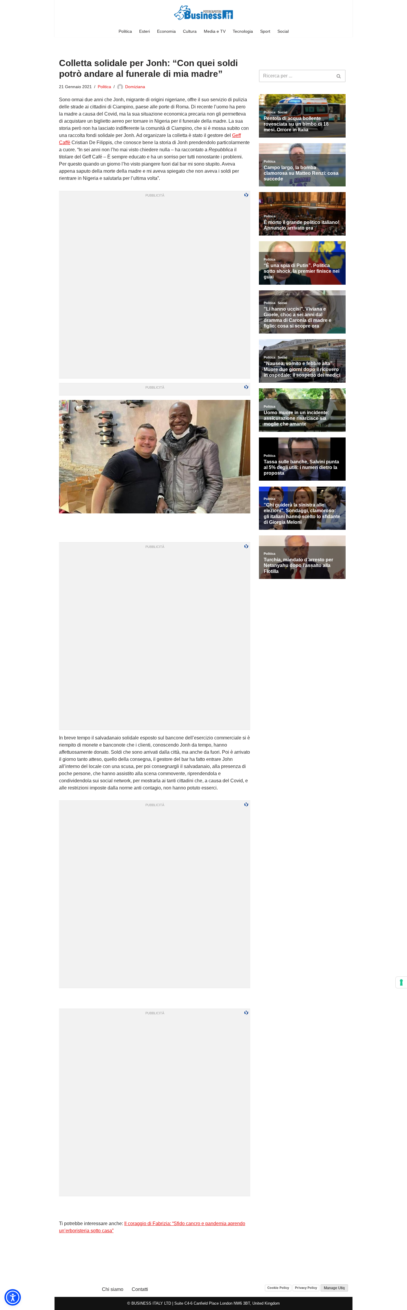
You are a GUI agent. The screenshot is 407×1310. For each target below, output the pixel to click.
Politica (125, 31)
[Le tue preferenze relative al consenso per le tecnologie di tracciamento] (401, 982)
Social (283, 31)
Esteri (144, 31)
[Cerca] (339, 76)
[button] (12, 1297)
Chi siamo (112, 1289)
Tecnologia (243, 31)
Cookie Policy (278, 1288)
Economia (166, 31)
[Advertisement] (154, 1208)
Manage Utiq (334, 1288)
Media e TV (215, 31)
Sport (265, 31)
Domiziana (135, 86)
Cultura (190, 31)
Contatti (140, 1289)
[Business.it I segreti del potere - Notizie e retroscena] (203, 12)
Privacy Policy (306, 1288)
